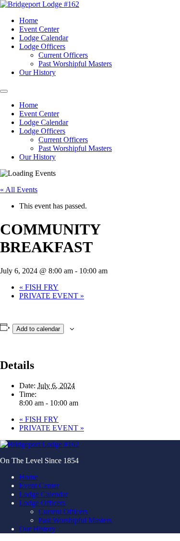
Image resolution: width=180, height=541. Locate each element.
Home (28, 20)
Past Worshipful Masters (75, 64)
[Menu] (4, 91)
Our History (37, 72)
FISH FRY (39, 287)
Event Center (39, 29)
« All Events (18, 189)
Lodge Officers (42, 46)
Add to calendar (38, 328)
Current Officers (63, 55)
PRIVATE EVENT (51, 296)
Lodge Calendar (43, 38)
